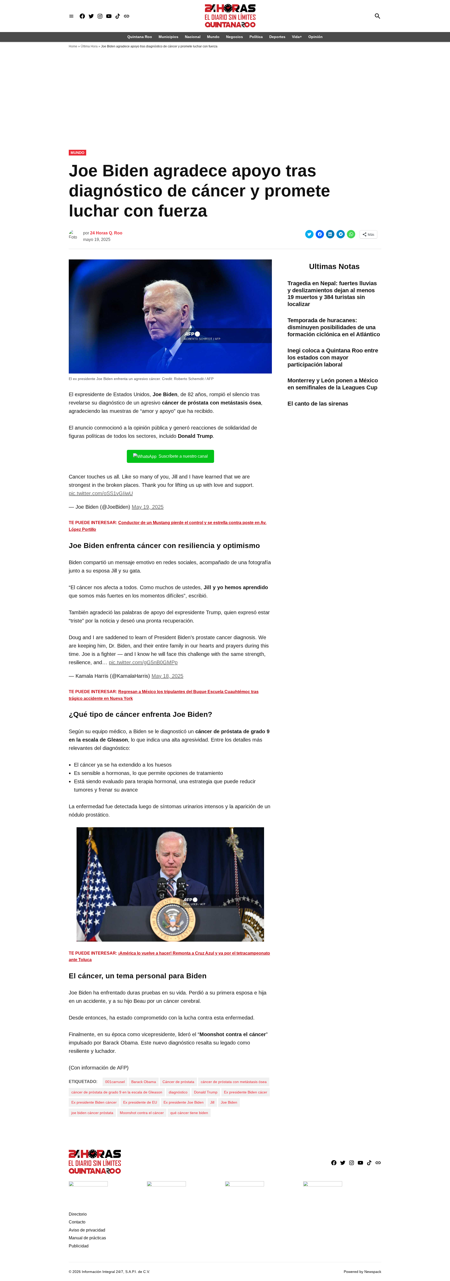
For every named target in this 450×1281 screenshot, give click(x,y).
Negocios (234, 37)
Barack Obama (143, 1082)
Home (73, 46)
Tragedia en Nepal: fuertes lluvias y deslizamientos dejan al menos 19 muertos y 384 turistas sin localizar (332, 294)
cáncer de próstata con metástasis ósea (234, 1082)
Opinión (315, 37)
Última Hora (89, 46)
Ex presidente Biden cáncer (94, 1102)
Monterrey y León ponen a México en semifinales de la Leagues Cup (333, 384)
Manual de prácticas (87, 1238)
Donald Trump (205, 1092)
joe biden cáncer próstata (92, 1113)
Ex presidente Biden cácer (245, 1092)
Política (256, 37)
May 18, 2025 (167, 676)
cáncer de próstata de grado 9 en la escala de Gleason (116, 1092)
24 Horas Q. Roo (106, 233)
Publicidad (79, 1246)
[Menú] (71, 16)
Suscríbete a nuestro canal (183, 456)
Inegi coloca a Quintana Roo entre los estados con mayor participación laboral (333, 357)
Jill (212, 1102)
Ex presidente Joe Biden (184, 1102)
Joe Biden (229, 1102)
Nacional (193, 37)
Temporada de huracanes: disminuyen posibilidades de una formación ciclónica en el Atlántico (334, 327)
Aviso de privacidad (87, 1230)
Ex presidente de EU (140, 1102)
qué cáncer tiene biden (189, 1113)
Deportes (277, 37)
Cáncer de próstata (178, 1082)
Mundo (213, 37)
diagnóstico (178, 1092)
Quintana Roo (139, 37)
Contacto (77, 1222)
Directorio (78, 1214)
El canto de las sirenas (318, 403)
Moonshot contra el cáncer (142, 1113)
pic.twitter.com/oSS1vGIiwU (101, 493)
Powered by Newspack (362, 1272)
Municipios (168, 37)
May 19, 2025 (148, 507)
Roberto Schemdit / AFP (194, 379)
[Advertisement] (225, 89)
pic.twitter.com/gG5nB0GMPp (143, 662)
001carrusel (115, 1082)
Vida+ (297, 37)
